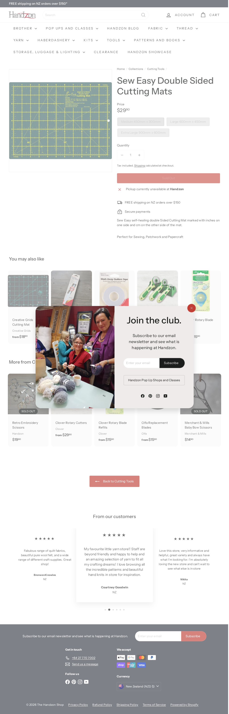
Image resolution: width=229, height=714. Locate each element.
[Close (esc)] (189, 308)
